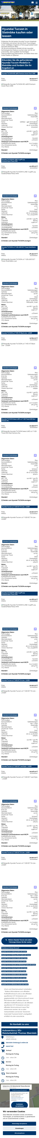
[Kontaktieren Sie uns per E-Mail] (32, 2)
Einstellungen (19, 1128)
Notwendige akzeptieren (19, 1123)
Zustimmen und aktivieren (19, 1105)
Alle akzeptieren (19, 1133)
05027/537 (9, 1046)
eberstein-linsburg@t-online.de (17, 1042)
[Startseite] (8, 2)
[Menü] (36, 3)
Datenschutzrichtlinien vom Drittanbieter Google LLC (17, 1098)
